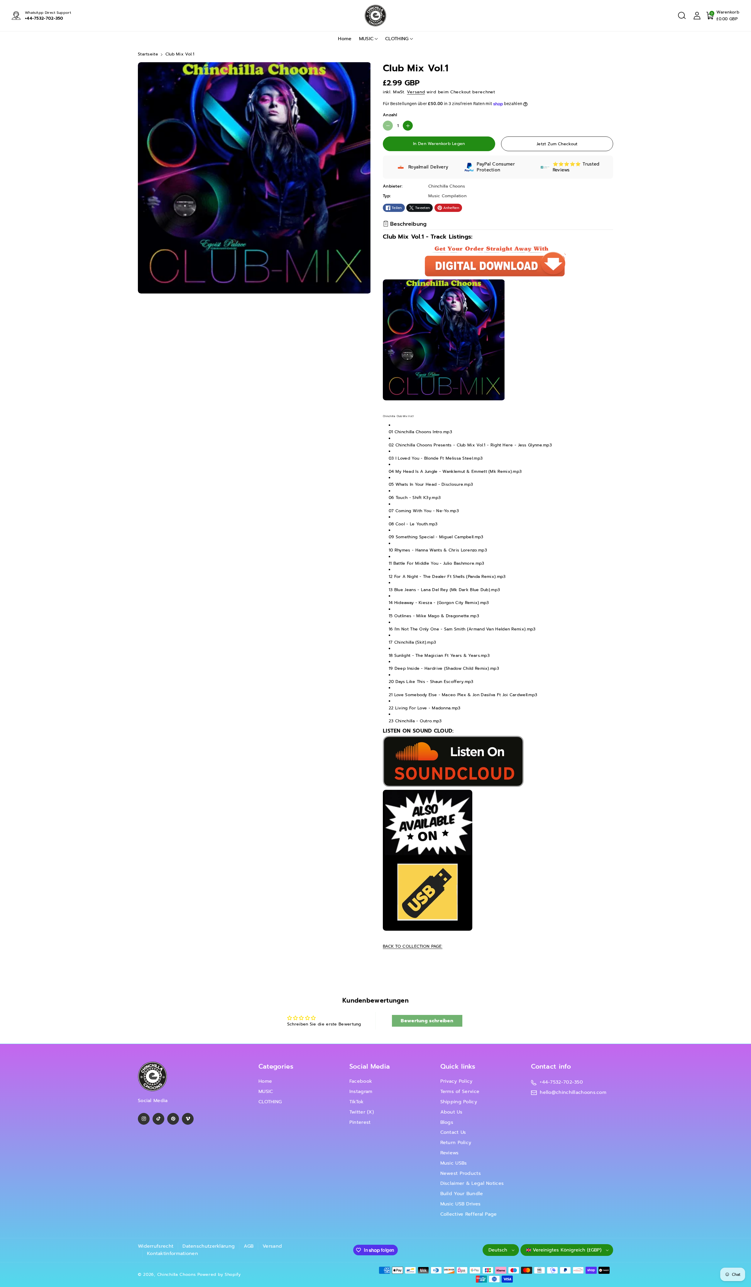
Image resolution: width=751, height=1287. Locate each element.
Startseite (148, 54)
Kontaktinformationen (172, 1253)
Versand (416, 92)
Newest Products (460, 1173)
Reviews (449, 1152)
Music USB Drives (460, 1203)
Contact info (551, 1066)
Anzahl (390, 115)
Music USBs (453, 1163)
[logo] (152, 1076)
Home (265, 1081)
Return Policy (455, 1142)
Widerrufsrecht (155, 1246)
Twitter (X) (361, 1112)
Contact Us (453, 1132)
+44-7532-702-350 (44, 18)
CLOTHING (396, 38)
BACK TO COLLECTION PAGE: (412, 946)
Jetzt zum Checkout (557, 144)
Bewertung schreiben (427, 1020)
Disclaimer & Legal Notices (472, 1183)
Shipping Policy (458, 1101)
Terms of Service (460, 1091)
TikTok (356, 1101)
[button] (682, 15)
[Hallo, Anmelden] (697, 15)
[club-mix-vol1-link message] (453, 761)
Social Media (369, 1066)
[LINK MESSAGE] (427, 860)
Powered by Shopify (219, 1274)
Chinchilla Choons (176, 1274)
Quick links (458, 1066)
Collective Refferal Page (468, 1214)
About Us (451, 1112)
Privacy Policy (456, 1081)
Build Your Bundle (461, 1193)
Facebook (360, 1081)
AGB (248, 1246)
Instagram (361, 1091)
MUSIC (366, 38)
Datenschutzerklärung (208, 1246)
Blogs (447, 1122)
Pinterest (360, 1122)
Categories (275, 1066)
